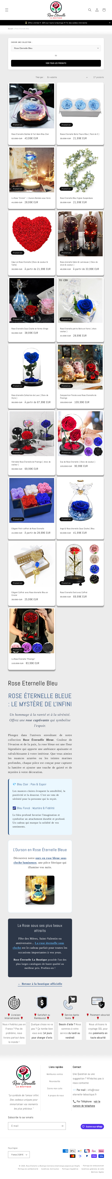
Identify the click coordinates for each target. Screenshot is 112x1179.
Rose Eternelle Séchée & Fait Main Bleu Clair (30, 134)
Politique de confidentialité (28, 1169)
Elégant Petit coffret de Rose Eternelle (28, 528)
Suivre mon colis (54, 1088)
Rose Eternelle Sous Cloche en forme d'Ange (30, 328)
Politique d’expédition (70, 1169)
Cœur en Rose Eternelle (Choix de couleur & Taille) (30, 263)
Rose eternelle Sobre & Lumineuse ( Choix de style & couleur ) (79, 263)
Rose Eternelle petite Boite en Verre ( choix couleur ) (78, 330)
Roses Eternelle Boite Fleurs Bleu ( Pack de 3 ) (79, 134)
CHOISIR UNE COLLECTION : (21, 42)
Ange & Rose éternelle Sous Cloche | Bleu (77, 528)
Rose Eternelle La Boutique (36, 1166)
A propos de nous (56, 1095)
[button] (6, 9)
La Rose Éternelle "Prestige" (23, 659)
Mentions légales (97, 1172)
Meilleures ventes (55, 1074)
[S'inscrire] (62, 1126)
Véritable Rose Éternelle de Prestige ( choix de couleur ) (31, 463)
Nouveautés (54, 1081)
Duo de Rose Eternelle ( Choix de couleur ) (77, 461)
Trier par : (40, 77)
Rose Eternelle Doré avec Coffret (74, 592)
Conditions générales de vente (93, 1169)
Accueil (10, 29)
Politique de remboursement (93, 1166)
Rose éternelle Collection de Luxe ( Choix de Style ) (30, 396)
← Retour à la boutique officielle (40, 983)
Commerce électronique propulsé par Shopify (63, 1166)
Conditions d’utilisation (50, 1169)
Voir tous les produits (56, 63)
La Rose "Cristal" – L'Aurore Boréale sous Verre (31, 198)
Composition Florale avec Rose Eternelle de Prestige (78, 396)
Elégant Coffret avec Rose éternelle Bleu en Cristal (30, 593)
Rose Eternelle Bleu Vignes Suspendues (76, 198)
